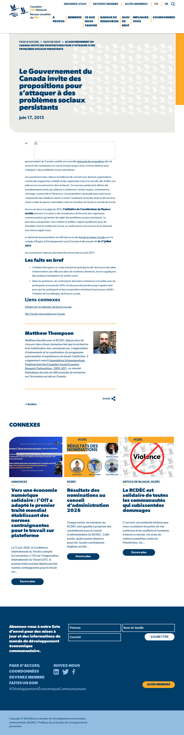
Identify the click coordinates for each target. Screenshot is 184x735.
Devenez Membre (105, 4)
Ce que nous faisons (91, 21)
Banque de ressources (109, 19)
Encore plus (27, 581)
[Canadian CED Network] (29, 17)
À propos (59, 19)
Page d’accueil (29, 42)
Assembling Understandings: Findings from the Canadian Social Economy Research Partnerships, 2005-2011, (55, 364)
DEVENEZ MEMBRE (27, 677)
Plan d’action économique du (45, 314)
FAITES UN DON (23, 683)
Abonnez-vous (75, 4)
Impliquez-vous (141, 19)
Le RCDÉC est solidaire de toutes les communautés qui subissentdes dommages (145, 500)
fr (166, 4)
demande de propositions (90, 161)
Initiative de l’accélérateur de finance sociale (48, 307)
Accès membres (136, 4)
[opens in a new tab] (35, 457)
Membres (75, 17)
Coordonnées (164, 17)
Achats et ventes (92, 237)
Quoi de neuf (126, 21)
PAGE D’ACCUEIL (24, 666)
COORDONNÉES (24, 671)
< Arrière (31, 404)
